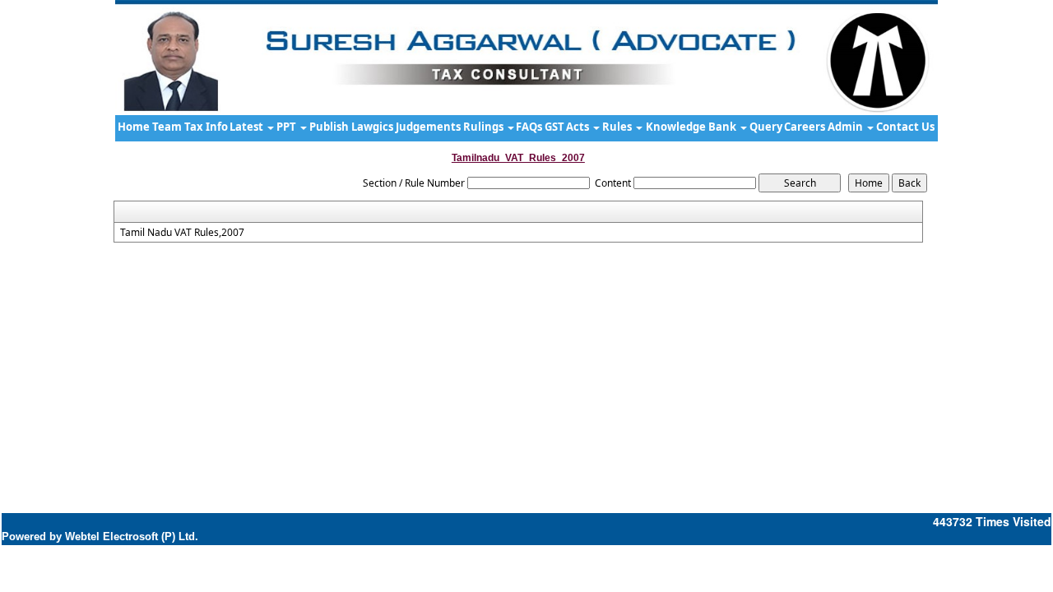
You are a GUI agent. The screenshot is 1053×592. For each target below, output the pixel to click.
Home (134, 126)
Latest (248, 126)
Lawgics (372, 126)
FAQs (529, 126)
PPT (287, 126)
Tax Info (206, 126)
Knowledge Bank (692, 126)
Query (765, 126)
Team (167, 126)
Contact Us (905, 126)
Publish (329, 126)
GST (554, 126)
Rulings (484, 126)
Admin (846, 126)
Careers (804, 126)
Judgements (428, 126)
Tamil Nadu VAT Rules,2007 (182, 232)
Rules (618, 126)
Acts (578, 126)
